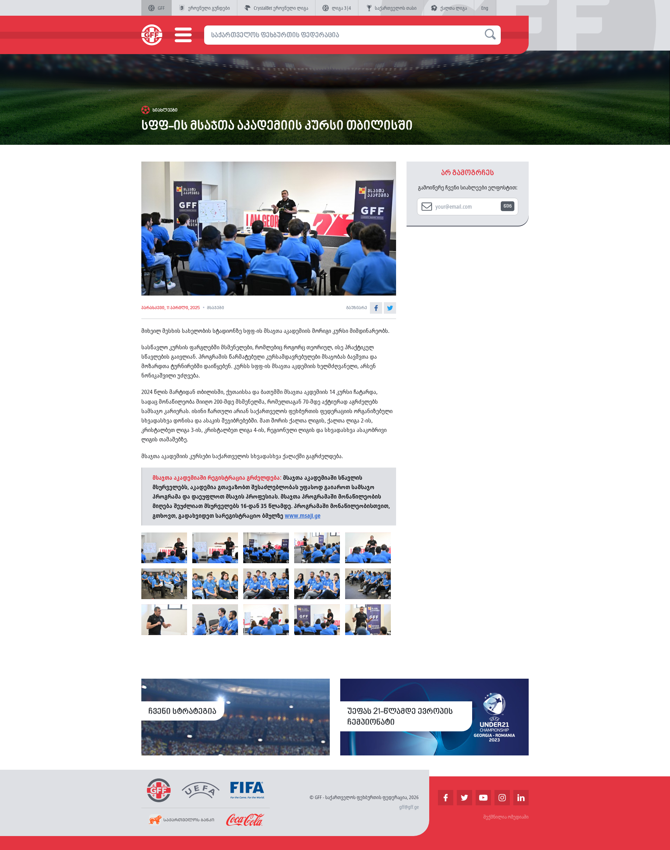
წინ (508, 206)
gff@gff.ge (409, 807)
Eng (484, 8)
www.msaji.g (301, 516)
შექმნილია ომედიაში (506, 816)
